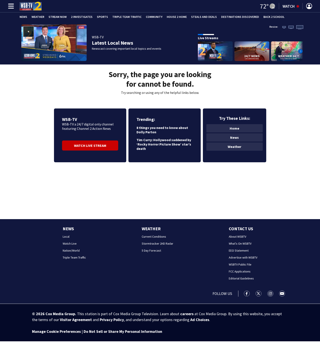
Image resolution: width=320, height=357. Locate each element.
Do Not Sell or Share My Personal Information (123, 331)
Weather (38, 16)
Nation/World (71, 250)
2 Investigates (82, 16)
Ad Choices (199, 319)
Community (154, 16)
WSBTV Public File (240, 264)
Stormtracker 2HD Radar (157, 243)
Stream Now (58, 16)
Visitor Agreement (76, 319)
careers (187, 313)
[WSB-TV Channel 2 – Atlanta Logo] (31, 6)
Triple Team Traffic (126, 16)
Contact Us (241, 228)
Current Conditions (154, 237)
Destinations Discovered (240, 16)
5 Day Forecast (151, 250)
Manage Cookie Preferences (56, 331)
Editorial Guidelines (241, 278)
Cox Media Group (60, 313)
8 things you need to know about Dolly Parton (162, 129)
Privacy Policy (112, 319)
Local (66, 237)
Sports (102, 16)
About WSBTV (237, 237)
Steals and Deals (204, 16)
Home (234, 128)
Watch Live (70, 243)
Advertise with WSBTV (243, 257)
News (23, 16)
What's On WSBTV (240, 243)
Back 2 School (274, 16)
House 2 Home (177, 16)
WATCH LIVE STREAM (90, 145)
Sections (10, 6)
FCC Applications (240, 271)
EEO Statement (239, 250)
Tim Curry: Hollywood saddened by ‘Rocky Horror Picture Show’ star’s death (163, 144)
